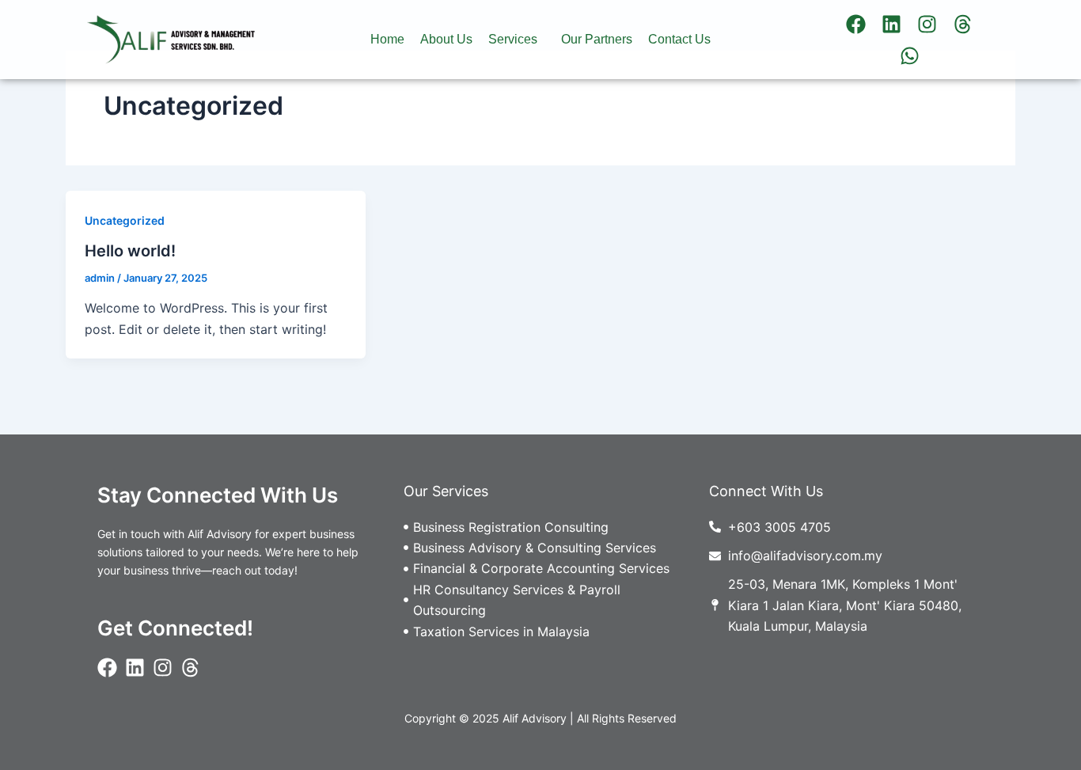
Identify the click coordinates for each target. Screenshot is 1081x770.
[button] (516, 39)
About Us (446, 39)
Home (387, 39)
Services (512, 39)
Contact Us (679, 39)
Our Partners (596, 39)
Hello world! (130, 250)
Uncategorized (125, 220)
